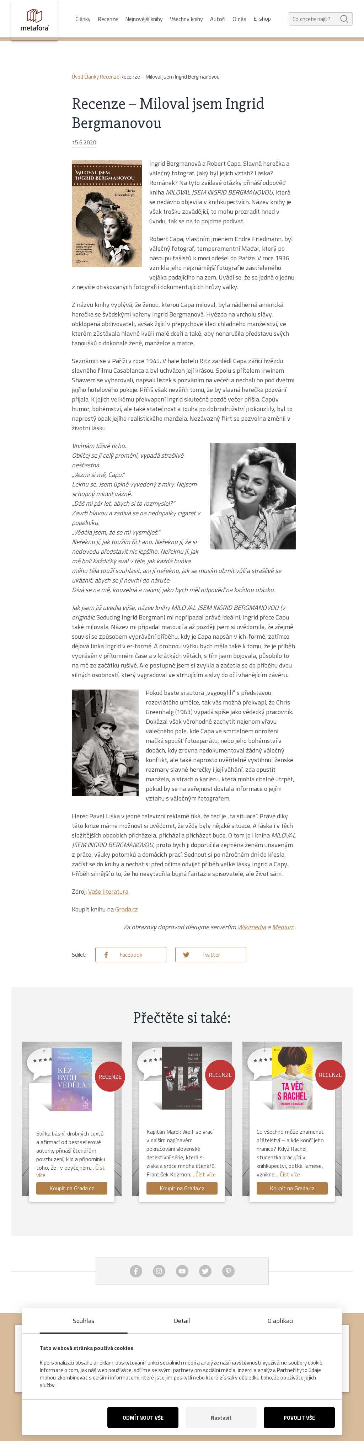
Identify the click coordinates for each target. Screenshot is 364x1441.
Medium (283, 927)
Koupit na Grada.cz (71, 1188)
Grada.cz (126, 909)
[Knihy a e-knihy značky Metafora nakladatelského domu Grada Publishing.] (34, 20)
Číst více (206, 1174)
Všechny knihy (186, 19)
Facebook (130, 954)
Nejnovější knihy (144, 19)
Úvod (77, 77)
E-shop (262, 18)
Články (83, 19)
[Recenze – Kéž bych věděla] (71, 1079)
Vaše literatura (108, 891)
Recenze (108, 19)
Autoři (217, 19)
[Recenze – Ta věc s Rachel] (292, 1078)
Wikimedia (251, 927)
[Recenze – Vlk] (182, 1078)
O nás (239, 19)
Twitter (211, 954)
